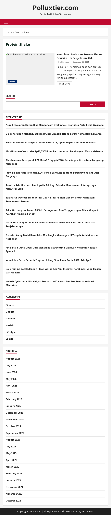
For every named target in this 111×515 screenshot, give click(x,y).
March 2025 (12, 466)
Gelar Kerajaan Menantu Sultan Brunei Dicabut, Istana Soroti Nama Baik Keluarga (54, 133)
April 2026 (11, 385)
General (10, 318)
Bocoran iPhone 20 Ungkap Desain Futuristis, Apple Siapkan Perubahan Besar (51, 142)
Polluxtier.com (55, 7)
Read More (65, 84)
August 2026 (13, 358)
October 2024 (13, 500)
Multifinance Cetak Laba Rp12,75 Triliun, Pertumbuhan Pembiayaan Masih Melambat (55, 151)
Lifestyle (10, 332)
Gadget (10, 311)
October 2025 (13, 426)
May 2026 (11, 379)
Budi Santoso (63, 62)
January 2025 (13, 480)
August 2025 (13, 439)
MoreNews (72, 511)
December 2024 (14, 487)
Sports (9, 338)
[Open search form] (107, 22)
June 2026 (11, 372)
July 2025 (11, 446)
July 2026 (11, 365)
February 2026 (14, 399)
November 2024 (15, 493)
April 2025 (11, 460)
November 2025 (15, 419)
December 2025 (14, 412)
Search (10, 96)
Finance (10, 305)
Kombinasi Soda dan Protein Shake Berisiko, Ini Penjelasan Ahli (30, 69)
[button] (6, 22)
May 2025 (11, 453)
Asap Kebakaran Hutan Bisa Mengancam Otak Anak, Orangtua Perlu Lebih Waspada (55, 125)
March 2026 (12, 392)
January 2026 (13, 406)
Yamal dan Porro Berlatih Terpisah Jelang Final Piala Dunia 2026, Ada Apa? (48, 260)
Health (12, 81)
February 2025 (14, 473)
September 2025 (15, 433)
